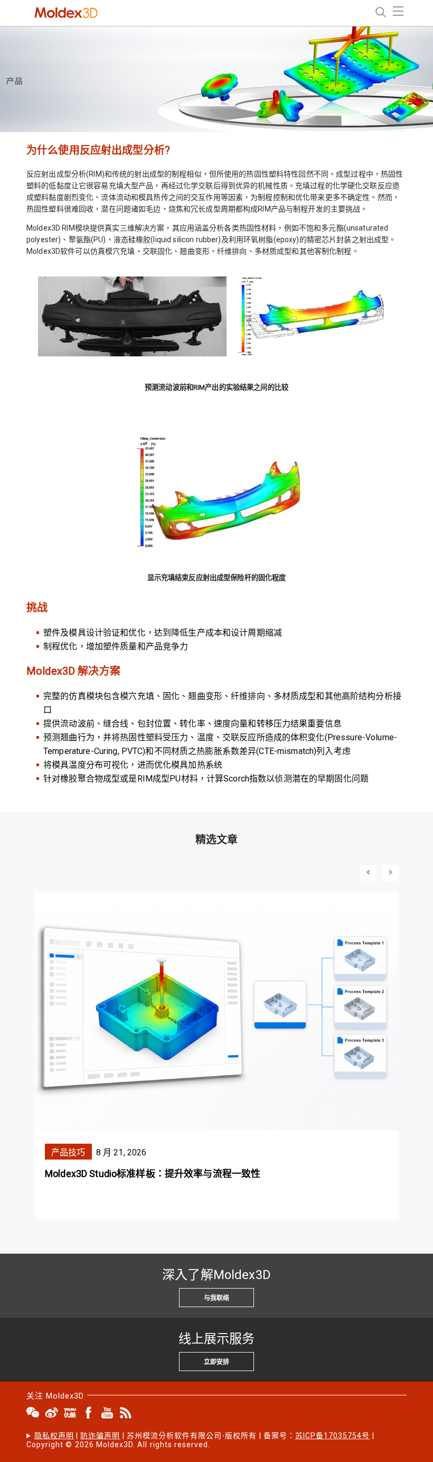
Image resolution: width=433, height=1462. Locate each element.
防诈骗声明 (100, 1435)
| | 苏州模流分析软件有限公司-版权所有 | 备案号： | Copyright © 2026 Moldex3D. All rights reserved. (200, 1440)
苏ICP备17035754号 (332, 1435)
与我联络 (216, 1298)
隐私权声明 (54, 1435)
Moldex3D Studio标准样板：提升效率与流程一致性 (152, 1173)
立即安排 (216, 1362)
